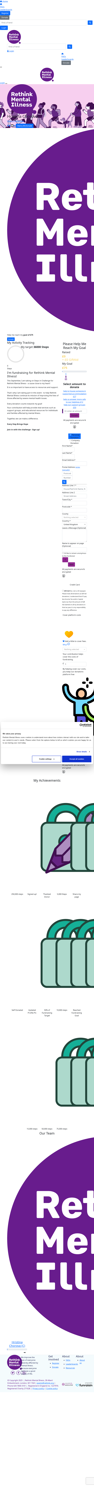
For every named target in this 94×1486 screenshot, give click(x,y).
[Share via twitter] (10, 126)
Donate (4, 17)
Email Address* (68, 460)
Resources (70, 1368)
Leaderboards (6, 9)
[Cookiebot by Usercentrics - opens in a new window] (81, 725)
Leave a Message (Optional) (74, 528)
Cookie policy (52, 1388)
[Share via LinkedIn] (14, 126)
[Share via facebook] (7, 126)
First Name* (67, 446)
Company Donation (75, 441)
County (65, 514)
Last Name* (67, 453)
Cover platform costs (72, 615)
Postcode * (67, 506)
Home (5, 1)
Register (5, 13)
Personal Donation (74, 436)
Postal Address (71, 468)
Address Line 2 (68, 492)
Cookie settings (45, 759)
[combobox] (74, 517)
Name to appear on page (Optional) (73, 544)
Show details (81, 752)
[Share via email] (12, 125)
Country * (66, 521)
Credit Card (75, 584)
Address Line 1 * (69, 485)
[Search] (90, 22)
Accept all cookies (76, 759)
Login (3, 28)
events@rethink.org (45, 1383)
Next (71, 564)
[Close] (6, 83)
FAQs (2, 7)
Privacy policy (38, 1388)
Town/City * (67, 499)
